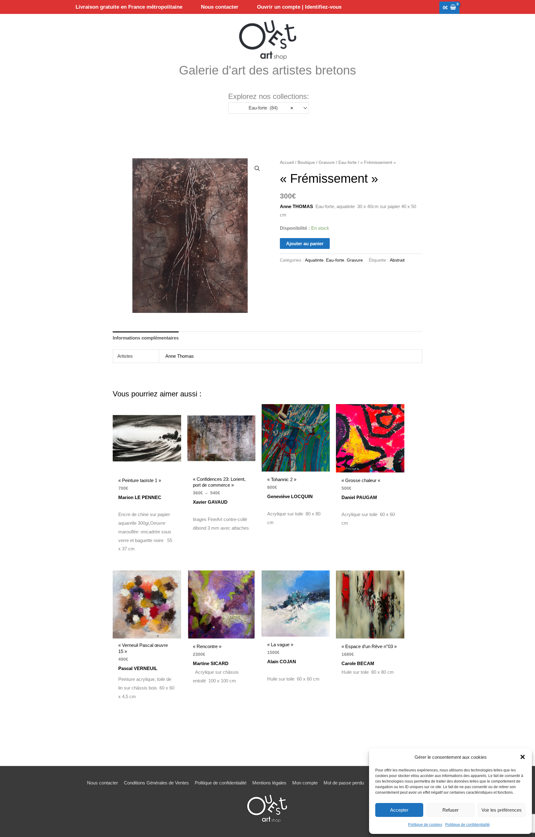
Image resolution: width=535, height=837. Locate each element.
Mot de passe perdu (344, 782)
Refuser (450, 810)
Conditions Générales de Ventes (156, 782)
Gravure (327, 162)
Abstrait (397, 260)
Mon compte (305, 782)
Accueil (287, 162)
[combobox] (268, 108)
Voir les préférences (501, 810)
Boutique (306, 162)
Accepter (399, 810)
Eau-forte (347, 162)
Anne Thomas (179, 356)
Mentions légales (269, 782)
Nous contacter (102, 782)
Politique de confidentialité (467, 824)
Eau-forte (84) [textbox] (269, 107)
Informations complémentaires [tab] (146, 337)
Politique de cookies (425, 824)
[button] (523, 757)
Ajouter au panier (305, 243)
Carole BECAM (358, 663)
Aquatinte (314, 260)
